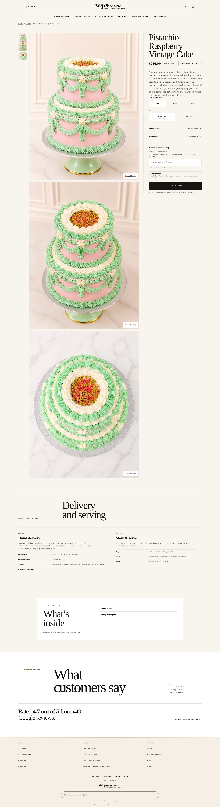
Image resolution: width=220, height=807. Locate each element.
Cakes (28, 24)
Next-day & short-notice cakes (96, 767)
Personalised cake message (159, 148)
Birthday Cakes (61, 16)
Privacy (107, 804)
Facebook (107, 776)
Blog (149, 767)
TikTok (117, 776)
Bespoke (122, 16)
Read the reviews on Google (188, 720)
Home (20, 24)
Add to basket (175, 186)
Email (126, 776)
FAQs (149, 748)
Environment (118, 804)
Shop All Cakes (82, 16)
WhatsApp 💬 (160, 16)
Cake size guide (154, 754)
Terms (111, 804)
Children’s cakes (25, 761)
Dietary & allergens (108, 615)
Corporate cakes (90, 754)
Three (175, 103)
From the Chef (106, 608)
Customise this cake (190, 63)
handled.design (113, 801)
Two (157, 103)
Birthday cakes (24, 754)
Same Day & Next (140, 16)
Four (193, 103)
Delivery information (92, 761)
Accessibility (125, 804)
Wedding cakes (24, 767)
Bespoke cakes (89, 748)
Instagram (95, 776)
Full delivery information (26, 569)
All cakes (22, 748)
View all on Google (178, 692)
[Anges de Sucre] (110, 7)
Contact (150, 761)
